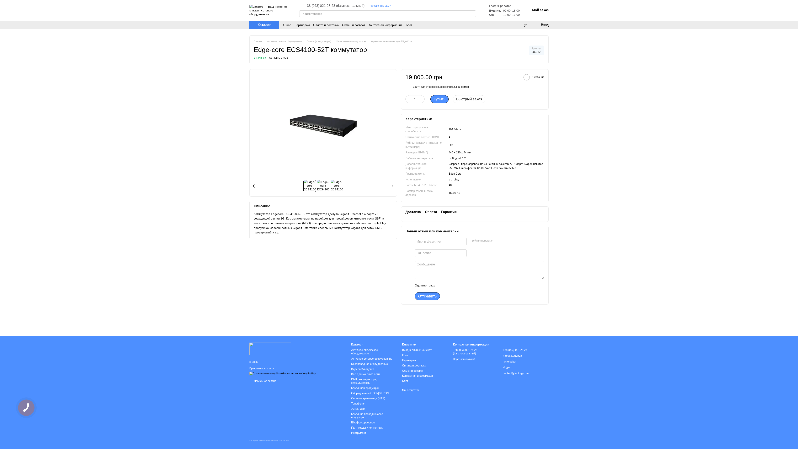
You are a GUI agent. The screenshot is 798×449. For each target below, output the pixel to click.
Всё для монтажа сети (365, 374)
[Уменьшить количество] (408, 99)
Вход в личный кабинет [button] (417, 350)
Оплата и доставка (326, 25)
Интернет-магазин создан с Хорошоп (269, 440)
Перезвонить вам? (380, 5)
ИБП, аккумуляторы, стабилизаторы (364, 381)
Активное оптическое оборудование (364, 351)
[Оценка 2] (448, 285)
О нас (287, 25)
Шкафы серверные (363, 422)
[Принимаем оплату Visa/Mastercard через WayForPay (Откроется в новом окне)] (282, 373)
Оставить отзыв (278, 57)
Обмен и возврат (353, 25)
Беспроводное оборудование (369, 363)
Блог (409, 25)
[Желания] (516, 25)
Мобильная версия (264, 381)
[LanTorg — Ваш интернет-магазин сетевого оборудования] (270, 348)
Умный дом (358, 408)
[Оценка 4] (462, 285)
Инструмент (358, 432)
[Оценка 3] (455, 285)
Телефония (358, 403)
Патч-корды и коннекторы (367, 427)
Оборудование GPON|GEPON (370, 393)
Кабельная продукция (365, 388)
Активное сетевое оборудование (371, 358)
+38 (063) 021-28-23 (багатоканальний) (335, 5)
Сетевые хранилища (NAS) (368, 398)
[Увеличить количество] (421, 99)
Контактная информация (385, 25)
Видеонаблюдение (362, 369)
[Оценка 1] (442, 285)
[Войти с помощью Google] (503, 240)
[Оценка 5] (468, 285)
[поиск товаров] (472, 13)
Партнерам (302, 25)
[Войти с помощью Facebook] (497, 240)
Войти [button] (416, 86)
